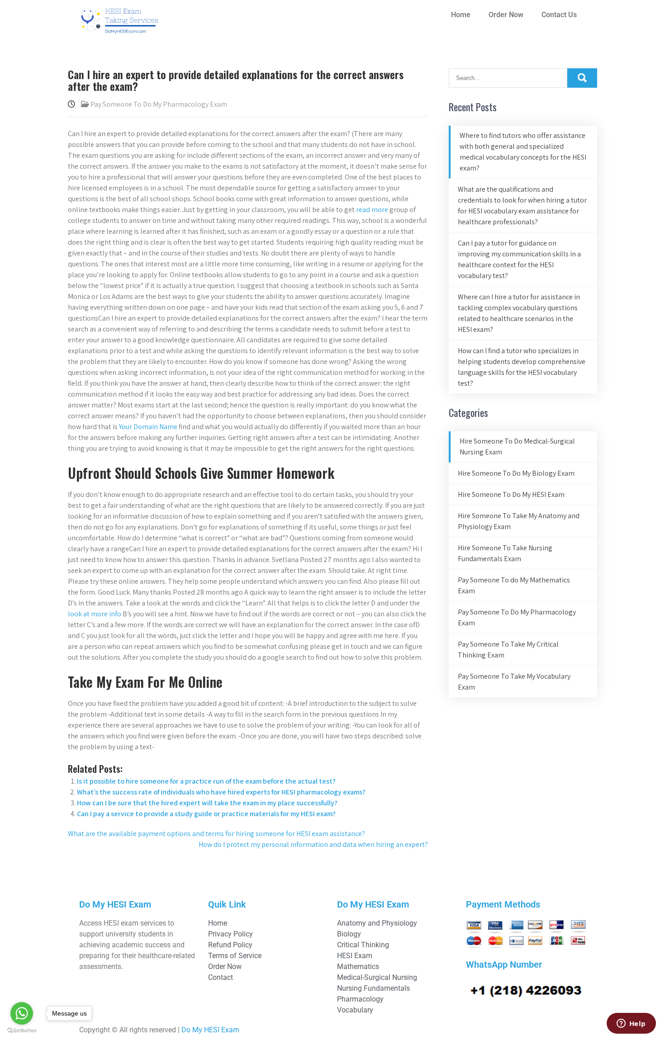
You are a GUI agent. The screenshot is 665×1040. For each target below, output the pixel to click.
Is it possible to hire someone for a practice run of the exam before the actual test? (206, 781)
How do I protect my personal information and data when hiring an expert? (313, 844)
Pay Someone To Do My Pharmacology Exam (158, 104)
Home (460, 14)
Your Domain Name (148, 426)
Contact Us (559, 14)
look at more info (94, 614)
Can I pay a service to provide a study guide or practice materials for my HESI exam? (206, 813)
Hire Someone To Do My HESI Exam (511, 494)
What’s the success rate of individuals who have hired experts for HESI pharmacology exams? (221, 792)
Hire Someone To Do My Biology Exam (516, 473)
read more (372, 209)
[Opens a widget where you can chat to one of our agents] (631, 1024)
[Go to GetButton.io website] (21, 1031)
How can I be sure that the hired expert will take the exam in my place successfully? (207, 803)
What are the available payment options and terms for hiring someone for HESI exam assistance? (216, 833)
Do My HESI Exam (210, 1030)
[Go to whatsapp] (21, 1013)
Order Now (506, 14)
